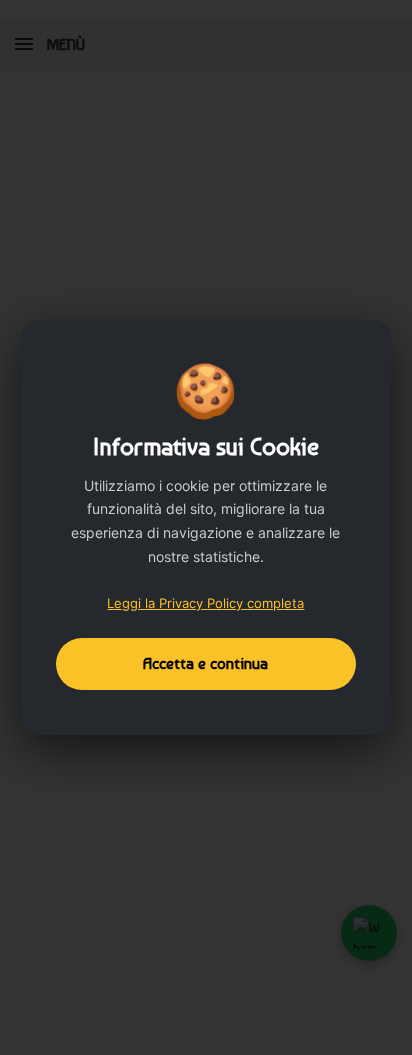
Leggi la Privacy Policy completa (205, 603)
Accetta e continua (205, 663)
